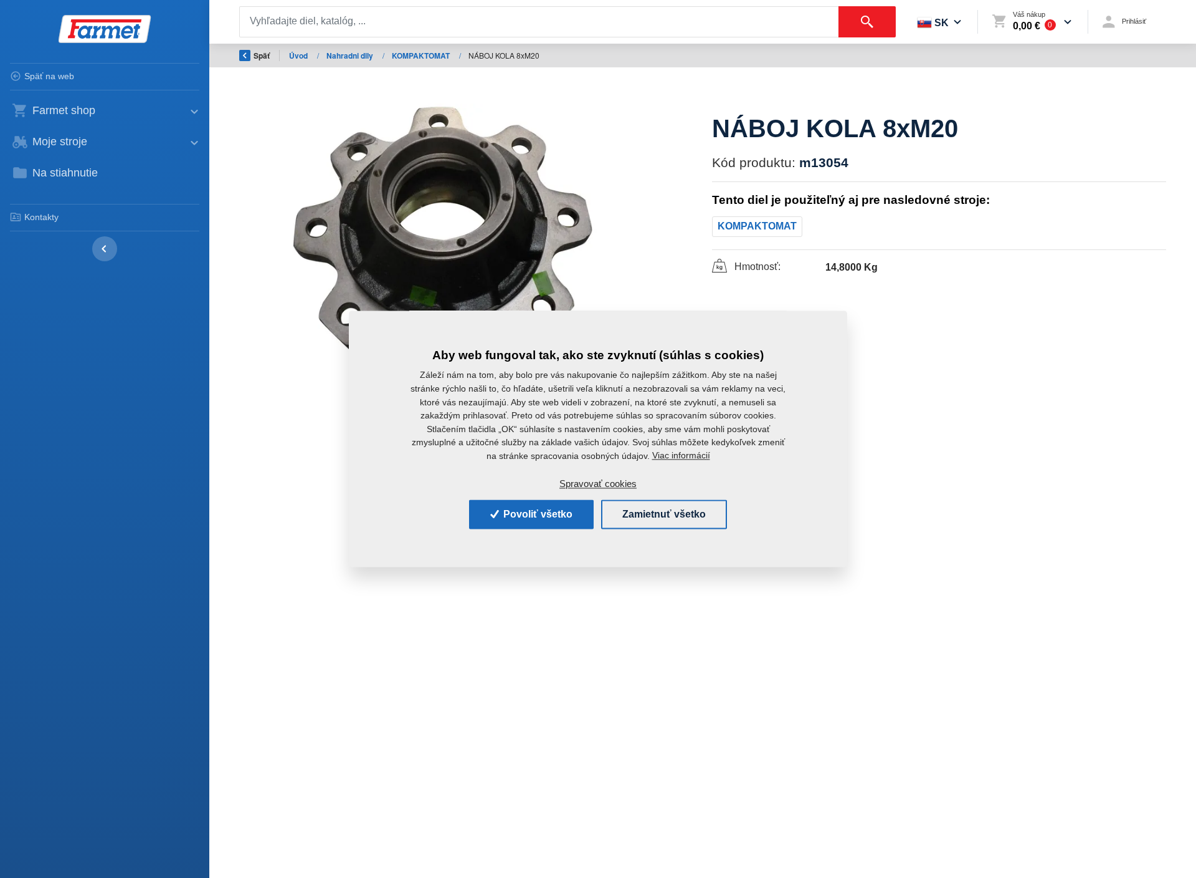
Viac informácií (681, 456)
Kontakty (41, 217)
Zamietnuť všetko (664, 514)
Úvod (299, 55)
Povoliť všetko (536, 514)
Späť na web (49, 76)
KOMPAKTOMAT (422, 55)
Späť (262, 55)
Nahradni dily (350, 55)
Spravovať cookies (598, 483)
